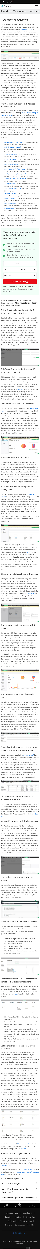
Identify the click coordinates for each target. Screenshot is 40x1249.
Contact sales (20, 1225)
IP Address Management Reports (15, 179)
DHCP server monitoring (12, 188)
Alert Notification (10, 203)
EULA (17, 1213)
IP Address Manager (26, 1169)
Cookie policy (12, 1221)
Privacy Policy (8, 291)
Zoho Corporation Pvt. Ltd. (19, 1241)
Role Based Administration (13, 147)
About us (9, 1213)
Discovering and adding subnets (15, 169)
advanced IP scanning (28, 113)
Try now (23, 1149)
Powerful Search (9, 198)
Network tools (9, 208)
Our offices (31, 1225)
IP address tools (26, 29)
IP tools (15, 994)
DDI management (23, 1144)
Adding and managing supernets (15, 174)
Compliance (18, 1217)
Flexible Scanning (10, 193)
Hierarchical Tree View (11, 154)
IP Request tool (9, 183)
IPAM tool (20, 389)
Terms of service (27, 1213)
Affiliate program (26, 1221)
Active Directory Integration (13, 142)
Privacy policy (30, 1217)
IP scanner (30, 593)
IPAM (28, 552)
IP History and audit (10, 159)
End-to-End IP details (11, 164)
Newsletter (8, 1225)
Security (8, 1217)
